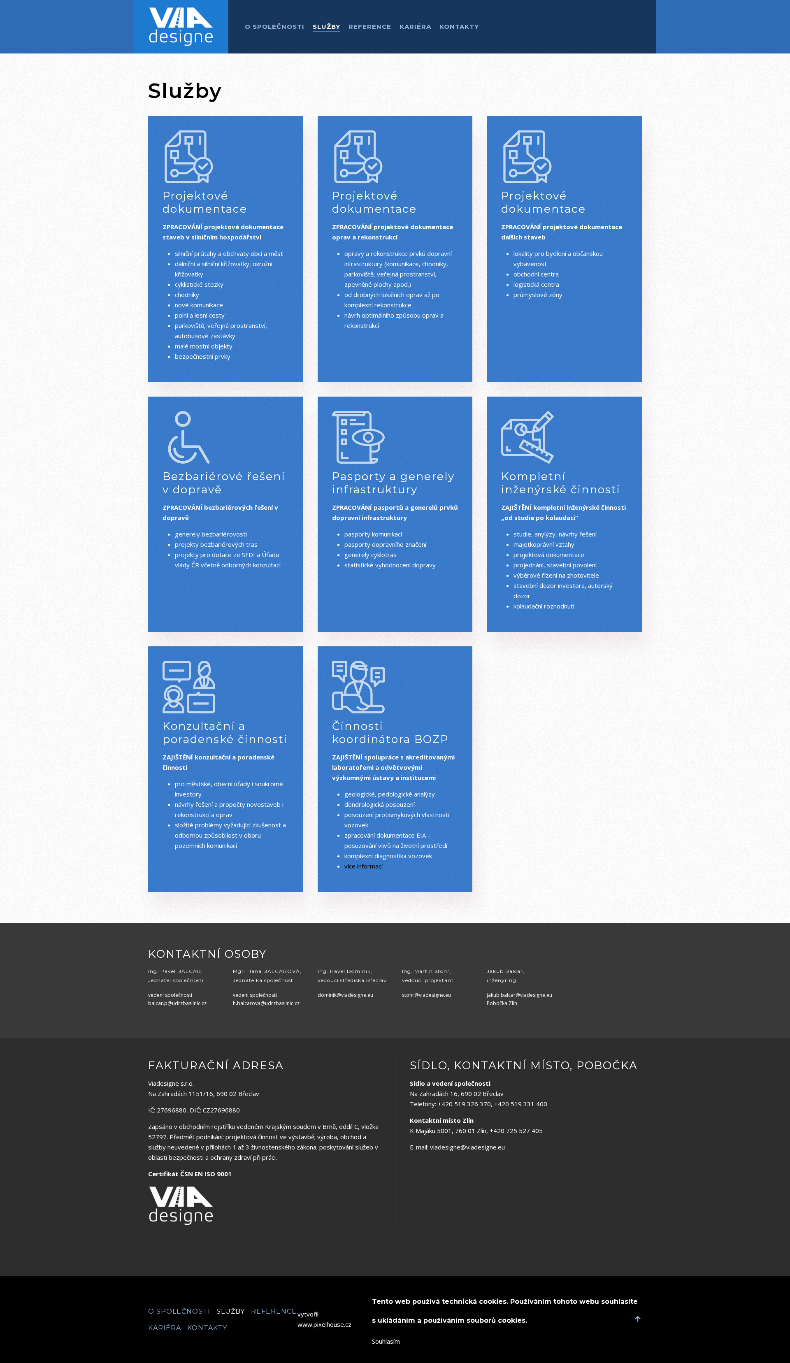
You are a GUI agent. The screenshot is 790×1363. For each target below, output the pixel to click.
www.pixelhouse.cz (324, 1324)
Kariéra (415, 26)
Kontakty (459, 26)
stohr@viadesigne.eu (426, 994)
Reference (370, 26)
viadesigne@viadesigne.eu (467, 1147)
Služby (326, 26)
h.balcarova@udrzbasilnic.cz (266, 1003)
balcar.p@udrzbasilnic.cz (177, 1003)
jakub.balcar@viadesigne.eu (519, 994)
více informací (363, 866)
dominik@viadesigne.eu (345, 994)
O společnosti (274, 26)
